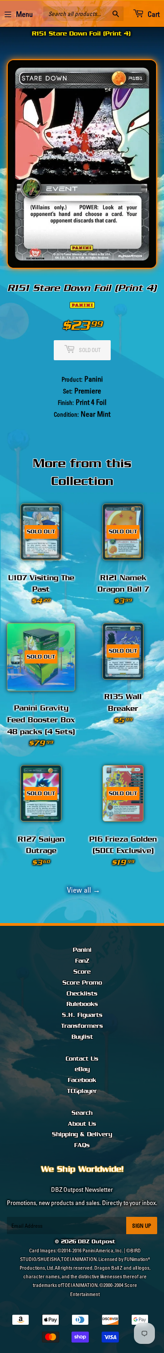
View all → (82, 889)
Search (82, 1113)
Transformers (82, 1026)
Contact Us (82, 1059)
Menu (24, 14)
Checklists (82, 993)
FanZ (82, 961)
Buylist (82, 1037)
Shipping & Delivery (82, 1134)
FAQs (82, 1145)
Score (82, 972)
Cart (152, 14)
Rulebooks (82, 1004)
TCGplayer (82, 1091)
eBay (82, 1069)
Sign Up (141, 1225)
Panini (82, 950)
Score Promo (82, 983)
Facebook (82, 1080)
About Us (82, 1124)
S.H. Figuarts (82, 1015)
